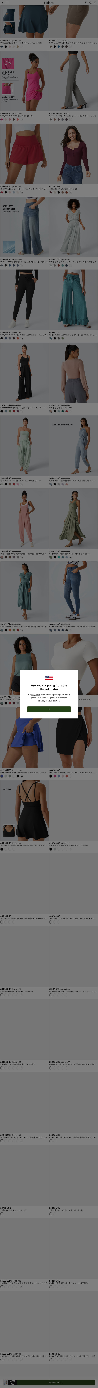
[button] (49, 678)
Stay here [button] (35, 694)
